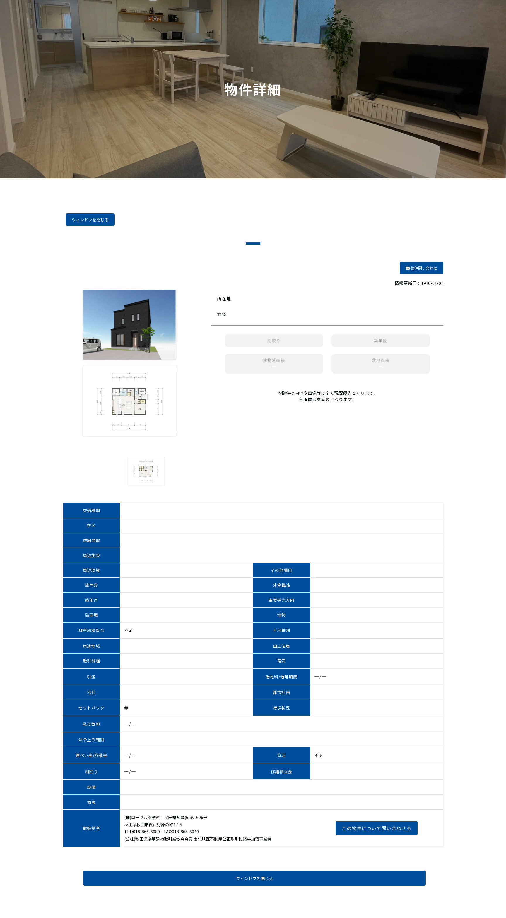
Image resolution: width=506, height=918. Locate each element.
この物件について (376, 828)
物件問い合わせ (423, 268)
